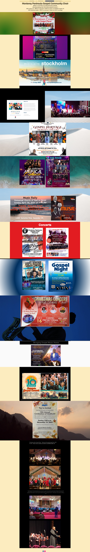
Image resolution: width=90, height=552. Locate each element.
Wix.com (51, 549)
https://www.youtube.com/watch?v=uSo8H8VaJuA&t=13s (44, 443)
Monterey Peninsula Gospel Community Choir (45, 3)
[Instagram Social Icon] (45, 551)
